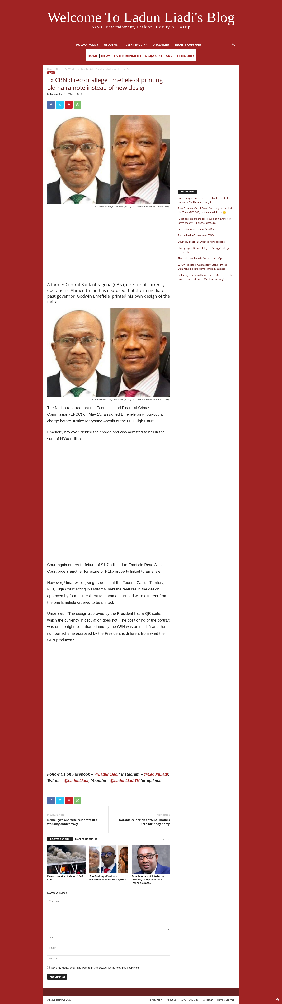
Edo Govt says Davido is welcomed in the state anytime (107, 878)
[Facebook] (51, 105)
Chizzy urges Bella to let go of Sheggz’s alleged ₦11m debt (204, 250)
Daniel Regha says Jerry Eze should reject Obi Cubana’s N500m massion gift (204, 200)
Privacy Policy (87, 44)
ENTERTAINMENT (128, 55)
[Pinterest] (69, 105)
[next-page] (168, 839)
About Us (111, 44)
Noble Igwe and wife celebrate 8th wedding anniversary (72, 822)
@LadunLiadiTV (124, 781)
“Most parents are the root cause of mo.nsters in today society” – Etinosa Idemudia (204, 220)
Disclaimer (161, 44)
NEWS (105, 55)
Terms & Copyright (189, 44)
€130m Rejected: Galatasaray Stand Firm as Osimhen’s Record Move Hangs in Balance (202, 266)
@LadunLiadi (106, 774)
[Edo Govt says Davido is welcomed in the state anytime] (108, 859)
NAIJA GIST (153, 55)
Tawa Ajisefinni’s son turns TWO (196, 235)
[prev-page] (163, 839)
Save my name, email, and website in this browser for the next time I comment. (95, 967)
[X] (60, 105)
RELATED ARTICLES (59, 839)
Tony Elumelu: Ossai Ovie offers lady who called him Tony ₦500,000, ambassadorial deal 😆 (205, 210)
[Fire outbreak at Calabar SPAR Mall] (66, 859)
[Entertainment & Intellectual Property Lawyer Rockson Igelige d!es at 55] (151, 859)
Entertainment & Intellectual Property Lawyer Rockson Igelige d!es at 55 (148, 879)
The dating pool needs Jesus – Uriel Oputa (201, 258)
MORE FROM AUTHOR (86, 839)
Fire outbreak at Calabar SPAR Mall (65, 878)
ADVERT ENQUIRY (135, 44)
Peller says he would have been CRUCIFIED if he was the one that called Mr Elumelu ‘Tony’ (205, 277)
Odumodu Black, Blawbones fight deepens (201, 241)
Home (50, 69)
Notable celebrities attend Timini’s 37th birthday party (144, 822)
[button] (233, 44)
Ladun (53, 94)
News (58, 69)
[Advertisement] (108, 218)
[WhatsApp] (77, 105)
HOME (93, 55)
